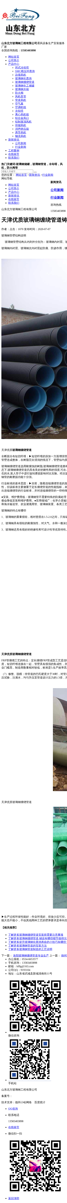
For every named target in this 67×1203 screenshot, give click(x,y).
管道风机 (20, 100)
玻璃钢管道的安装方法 (27, 945)
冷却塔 (19, 110)
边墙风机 (20, 74)
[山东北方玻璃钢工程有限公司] (20, 39)
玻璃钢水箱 (22, 89)
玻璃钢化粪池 (23, 78)
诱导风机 (20, 132)
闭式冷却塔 (22, 67)
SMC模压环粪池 (25, 71)
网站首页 (13, 56)
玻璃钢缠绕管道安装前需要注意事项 (35, 934)
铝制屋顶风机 (23, 121)
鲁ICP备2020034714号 (25, 1095)
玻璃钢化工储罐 (24, 85)
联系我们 (13, 157)
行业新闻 (20, 146)
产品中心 (13, 63)
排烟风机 (20, 125)
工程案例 (13, 150)
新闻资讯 (13, 139)
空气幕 (19, 103)
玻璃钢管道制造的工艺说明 (30, 949)
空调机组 (20, 107)
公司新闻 (20, 143)
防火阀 (19, 92)
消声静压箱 (22, 128)
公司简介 (13, 60)
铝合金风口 (22, 118)
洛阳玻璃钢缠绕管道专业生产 (31, 955)
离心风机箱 (22, 114)
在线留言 (13, 154)
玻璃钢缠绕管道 (24, 82)
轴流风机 (20, 136)
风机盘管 (20, 96)
